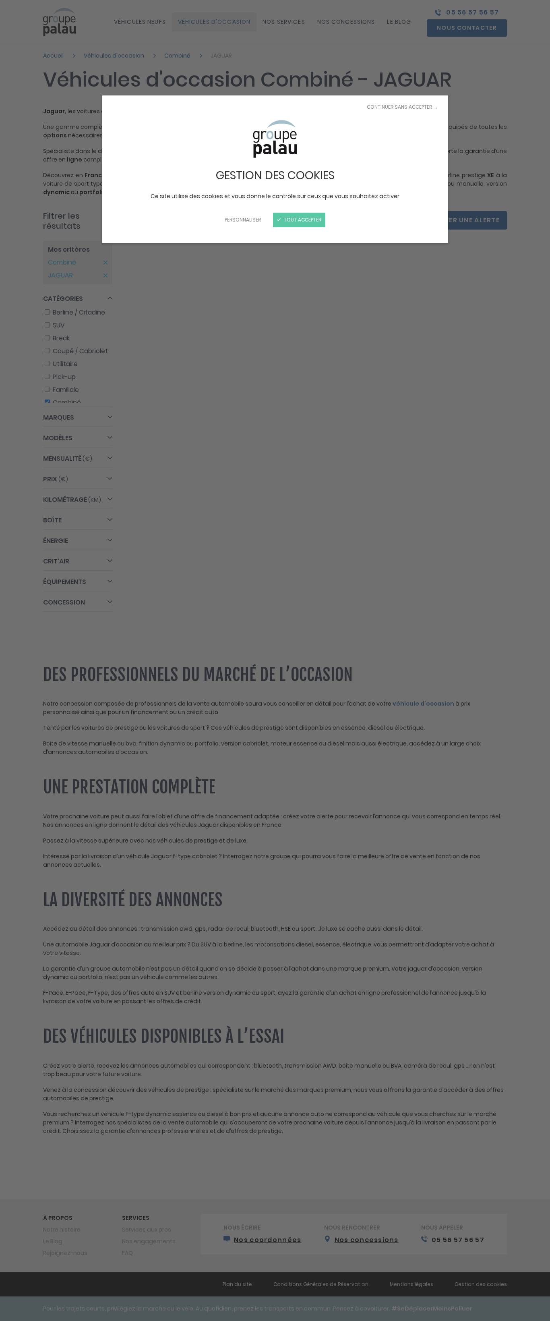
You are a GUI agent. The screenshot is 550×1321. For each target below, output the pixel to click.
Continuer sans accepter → (402, 107)
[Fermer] (275, 660)
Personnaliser (243, 219)
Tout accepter (302, 219)
